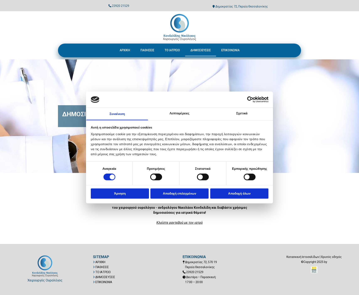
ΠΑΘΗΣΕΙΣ (147, 50)
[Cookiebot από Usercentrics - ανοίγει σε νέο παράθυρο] (250, 99)
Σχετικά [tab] (241, 113)
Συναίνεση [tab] (117, 114)
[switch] (156, 177)
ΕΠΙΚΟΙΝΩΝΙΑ (230, 50)
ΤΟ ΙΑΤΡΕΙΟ (172, 50)
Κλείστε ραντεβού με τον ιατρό (179, 223)
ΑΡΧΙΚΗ (125, 50)
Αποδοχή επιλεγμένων (179, 193)
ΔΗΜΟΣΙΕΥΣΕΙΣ (200, 50)
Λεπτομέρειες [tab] (179, 113)
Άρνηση (120, 193)
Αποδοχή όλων (239, 193)
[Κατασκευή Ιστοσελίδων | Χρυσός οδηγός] (314, 269)
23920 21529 (120, 6)
